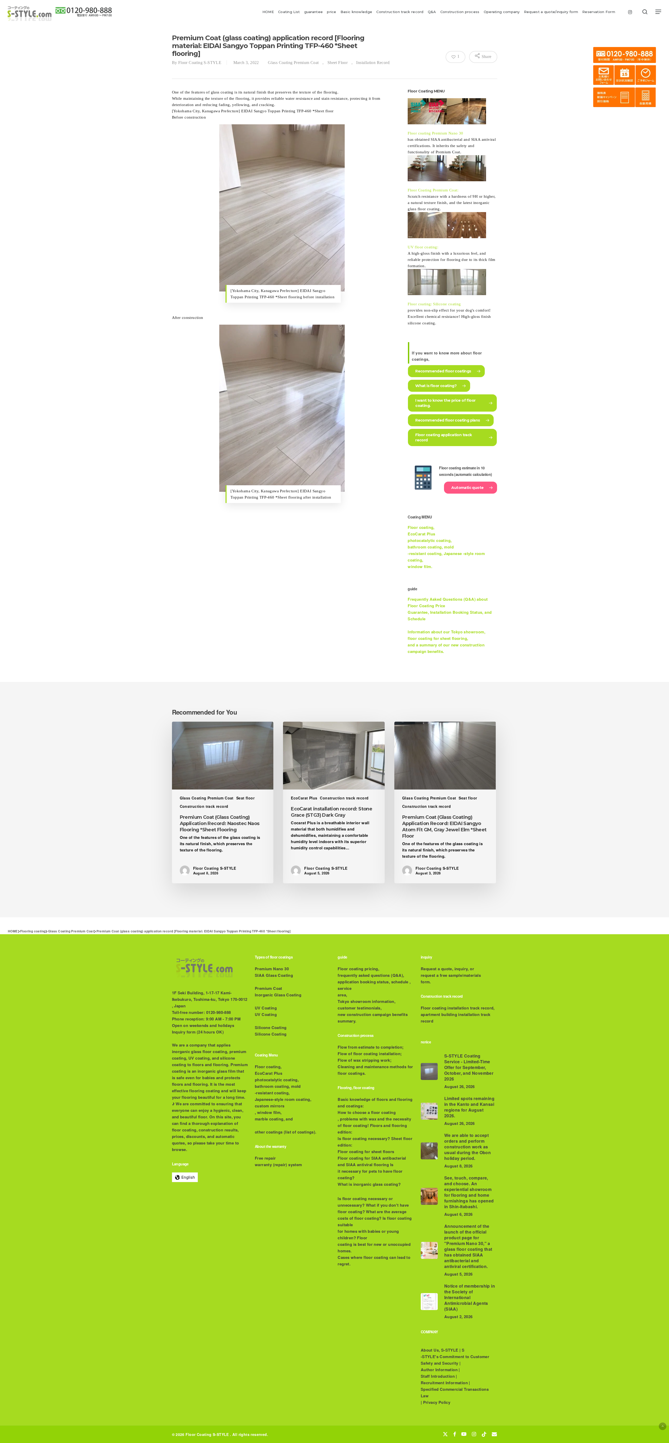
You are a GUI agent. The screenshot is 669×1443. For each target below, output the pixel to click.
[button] (658, 12)
